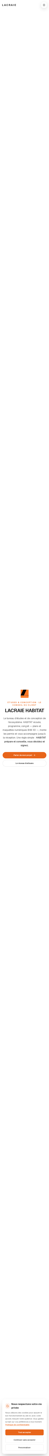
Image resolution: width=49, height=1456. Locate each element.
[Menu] (44, 5)
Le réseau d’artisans (25, 763)
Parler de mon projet (23, 755)
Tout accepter (24, 1432)
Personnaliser (24, 1447)
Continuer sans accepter (25, 1440)
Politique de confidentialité (17, 1425)
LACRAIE (9, 5)
